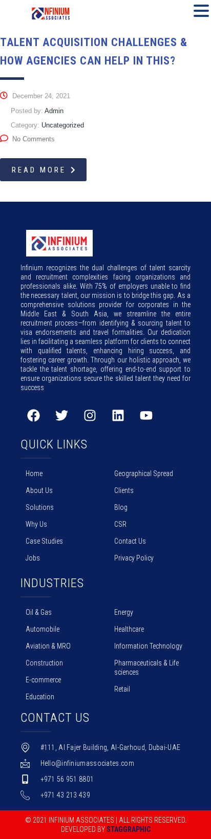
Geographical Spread (143, 473)
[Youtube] (146, 415)
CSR (120, 524)
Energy (123, 612)
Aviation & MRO (48, 646)
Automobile (42, 629)
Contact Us (130, 541)
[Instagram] (89, 415)
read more (39, 170)
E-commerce (43, 680)
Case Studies (44, 541)
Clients (124, 490)
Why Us (36, 524)
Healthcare (129, 629)
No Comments (33, 139)
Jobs (33, 558)
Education (40, 697)
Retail (122, 689)
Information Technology (148, 646)
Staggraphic (129, 829)
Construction (44, 663)
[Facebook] (33, 415)
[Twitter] (61, 415)
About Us (39, 490)
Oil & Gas (39, 612)
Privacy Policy (134, 558)
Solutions (40, 507)
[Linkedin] (118, 415)
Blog (121, 507)
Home (34, 473)
